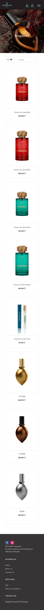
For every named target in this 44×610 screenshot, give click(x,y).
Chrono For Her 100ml (22, 170)
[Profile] (28, 5)
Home (7, 565)
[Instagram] (12, 542)
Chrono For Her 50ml (22, 112)
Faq (6, 585)
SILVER (22, 511)
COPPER (22, 454)
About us (8, 569)
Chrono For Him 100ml (22, 285)
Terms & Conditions (12, 589)
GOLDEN (22, 396)
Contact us (9, 572)
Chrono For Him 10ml (22, 339)
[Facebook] (7, 542)
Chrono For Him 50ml (22, 227)
